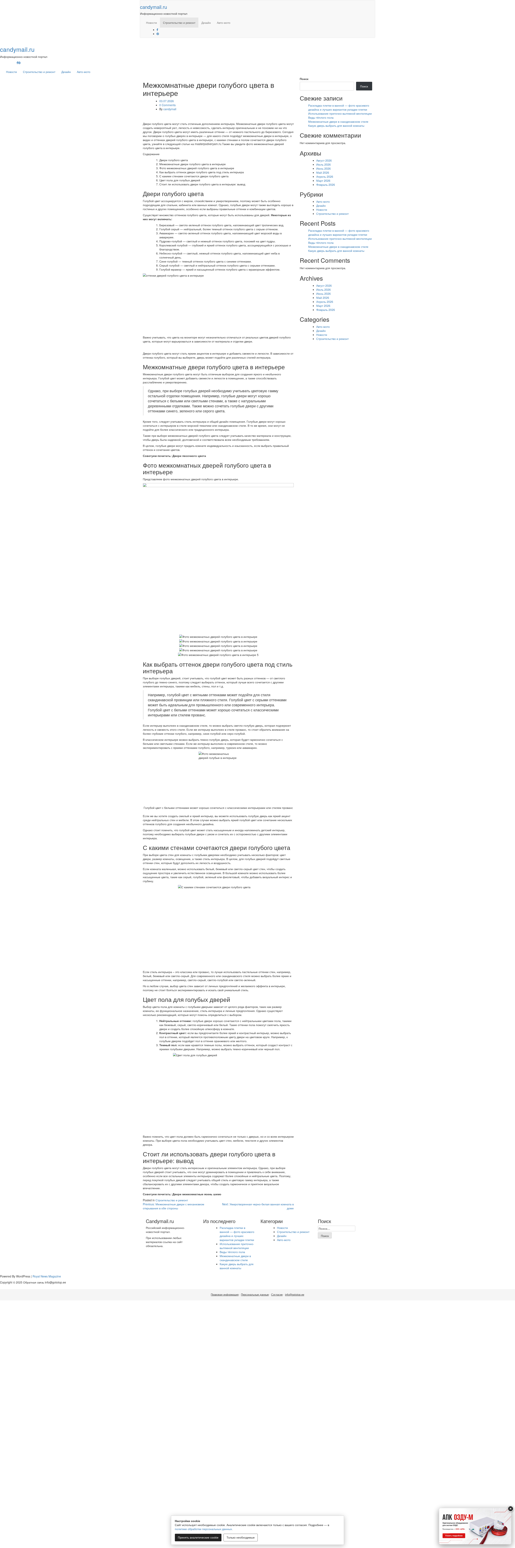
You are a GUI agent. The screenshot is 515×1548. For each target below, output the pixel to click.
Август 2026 (324, 160)
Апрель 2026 (324, 176)
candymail (169, 109)
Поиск (304, 79)
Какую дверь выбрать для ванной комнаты (336, 125)
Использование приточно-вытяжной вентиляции (340, 113)
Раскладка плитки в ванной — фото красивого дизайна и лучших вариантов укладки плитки (338, 107)
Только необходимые (241, 1537)
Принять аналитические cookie (198, 1537)
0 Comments (167, 105)
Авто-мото (223, 23)
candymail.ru (153, 6)
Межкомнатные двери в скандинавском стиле (338, 121)
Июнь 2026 (323, 168)
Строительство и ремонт (179, 23)
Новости (151, 23)
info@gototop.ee (294, 1294)
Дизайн (206, 23)
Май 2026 (322, 172)
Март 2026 (323, 180)
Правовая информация (225, 1294)
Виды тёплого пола (321, 117)
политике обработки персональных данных (203, 1529)
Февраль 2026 (325, 185)
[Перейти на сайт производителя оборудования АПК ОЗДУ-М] (475, 1526)
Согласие (277, 1294)
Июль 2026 (323, 164)
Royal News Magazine (47, 1276)
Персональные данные (255, 1294)
